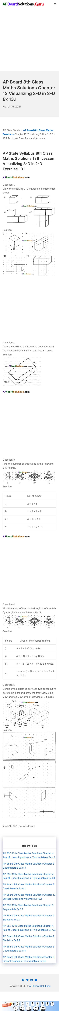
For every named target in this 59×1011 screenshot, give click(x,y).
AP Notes (35, 1008)
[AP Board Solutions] (23, 4)
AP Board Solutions (39, 986)
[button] (29, 1006)
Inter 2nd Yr (29, 1008)
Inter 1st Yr (22, 1008)
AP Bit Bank (42, 1008)
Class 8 (31, 826)
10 (15, 1008)
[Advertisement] (29, 39)
